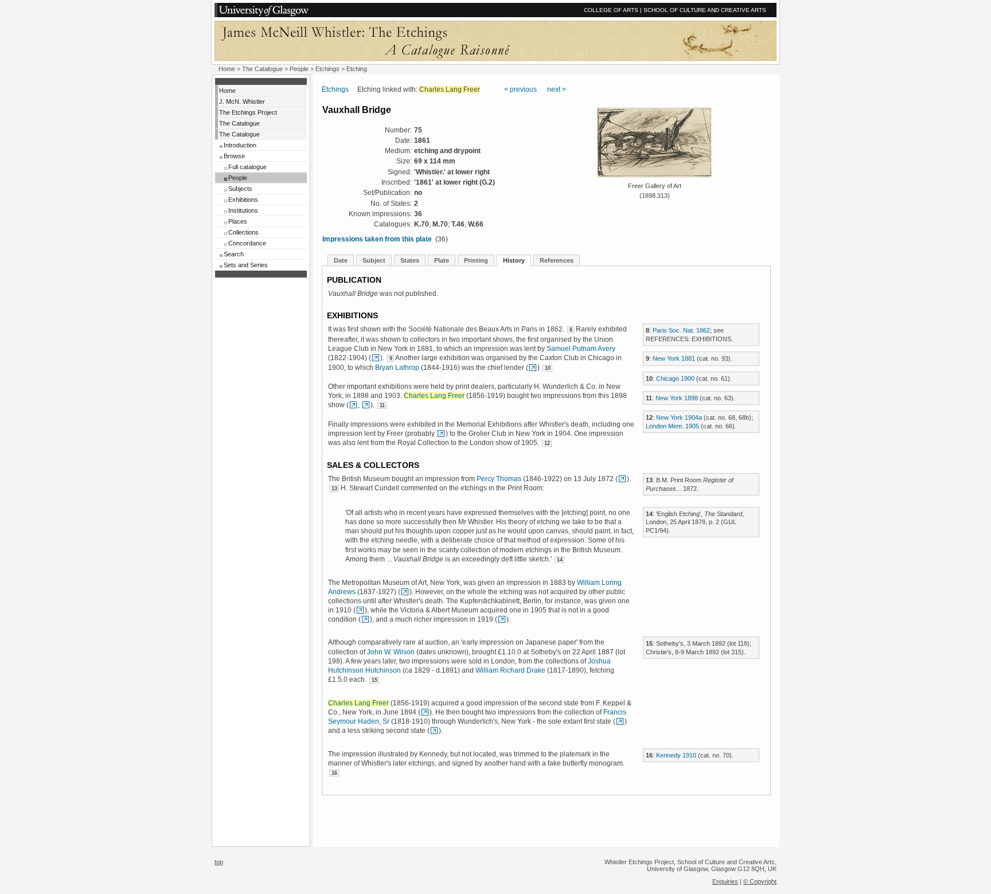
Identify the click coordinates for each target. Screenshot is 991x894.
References (556, 260)
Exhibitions (243, 199)
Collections (243, 232)
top (218, 861)
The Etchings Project (248, 112)
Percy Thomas (499, 478)
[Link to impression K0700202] (532, 367)
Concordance (247, 243)
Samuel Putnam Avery (581, 348)
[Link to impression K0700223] (404, 591)
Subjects (240, 188)
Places (237, 221)
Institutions (243, 210)
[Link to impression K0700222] (375, 357)
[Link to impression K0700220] (501, 619)
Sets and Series (246, 264)
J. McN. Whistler (242, 101)
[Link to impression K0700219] (365, 619)
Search (234, 254)
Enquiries (725, 881)
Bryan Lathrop (397, 367)
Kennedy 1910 (676, 755)
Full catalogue (247, 166)
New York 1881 (674, 358)
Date (341, 260)
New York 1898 (677, 398)
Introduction (240, 145)
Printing (476, 260)
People (299, 68)
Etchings (327, 68)
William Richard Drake (510, 670)
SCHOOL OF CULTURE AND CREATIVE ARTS (704, 10)
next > (556, 89)
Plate (441, 260)
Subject (373, 260)
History (514, 260)
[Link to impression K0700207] (622, 478)
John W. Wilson (391, 652)
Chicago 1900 (675, 378)
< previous (520, 89)
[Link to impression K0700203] (425, 712)
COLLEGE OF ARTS (611, 10)
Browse (234, 156)
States (409, 260)
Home (227, 68)
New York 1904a (679, 417)
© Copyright (760, 881)
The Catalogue (262, 68)
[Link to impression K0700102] (353, 404)
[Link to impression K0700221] (360, 610)
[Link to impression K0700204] (365, 404)
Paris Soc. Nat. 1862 (681, 330)
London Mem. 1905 (672, 426)
